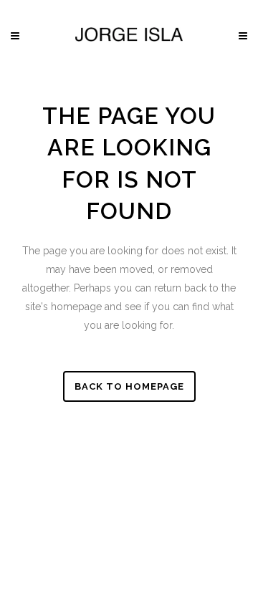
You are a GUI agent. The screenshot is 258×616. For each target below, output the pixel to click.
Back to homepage (129, 386)
